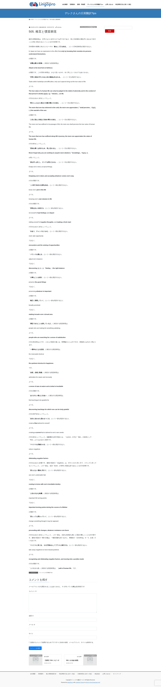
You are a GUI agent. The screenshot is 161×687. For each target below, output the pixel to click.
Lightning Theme (80, 682)
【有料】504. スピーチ (51, 660)
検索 (109, 31)
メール (32, 624)
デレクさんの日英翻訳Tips (88, 27)
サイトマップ (117, 674)
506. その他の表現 (72, 660)
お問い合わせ (106, 674)
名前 (31, 616)
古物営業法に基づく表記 (85, 674)
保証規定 (97, 674)
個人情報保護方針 (51, 674)
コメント (33, 591)
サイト (31, 633)
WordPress (70, 682)
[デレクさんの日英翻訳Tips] (35, 658)
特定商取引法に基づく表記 (67, 674)
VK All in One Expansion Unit (92, 682)
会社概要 (32, 674)
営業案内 (40, 674)
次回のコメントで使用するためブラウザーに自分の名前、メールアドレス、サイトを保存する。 (62, 642)
